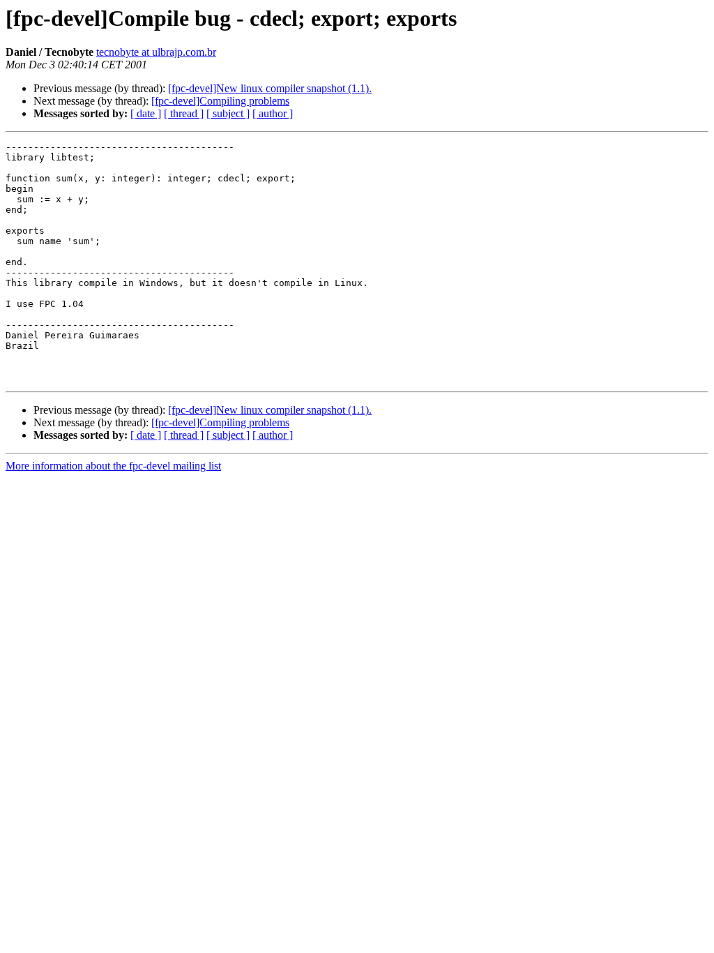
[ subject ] (228, 113)
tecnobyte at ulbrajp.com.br (156, 52)
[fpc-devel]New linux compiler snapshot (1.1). (270, 88)
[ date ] (145, 113)
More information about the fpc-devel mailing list (113, 466)
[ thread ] (184, 113)
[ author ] (272, 113)
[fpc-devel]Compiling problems (220, 101)
